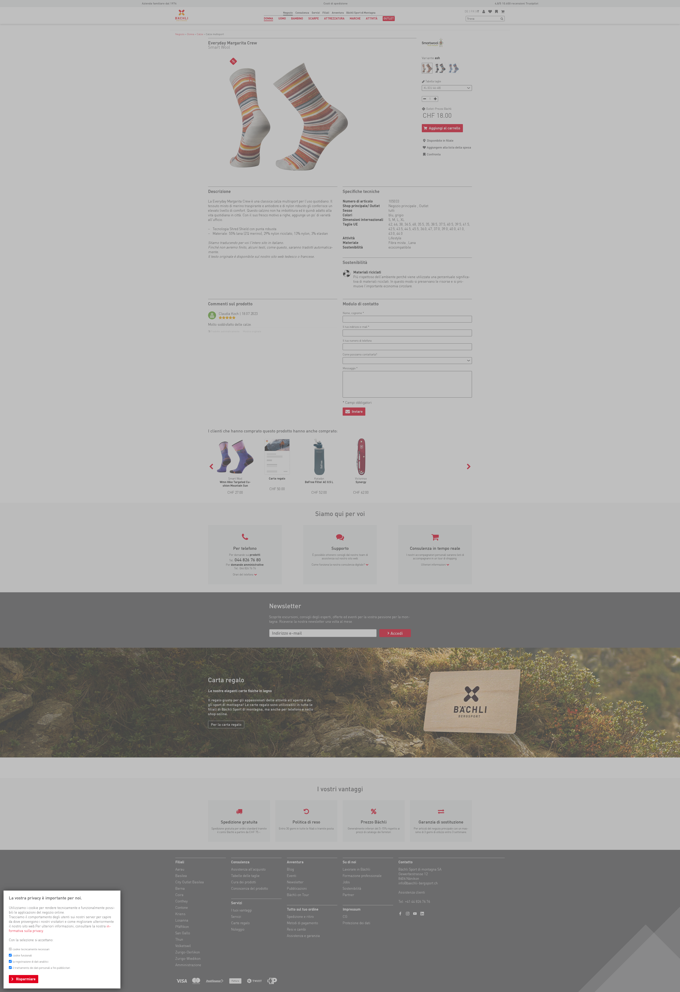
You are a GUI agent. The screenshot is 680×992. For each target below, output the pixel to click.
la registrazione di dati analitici (30, 961)
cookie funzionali (22, 955)
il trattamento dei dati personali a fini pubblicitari (41, 968)
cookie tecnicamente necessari (31, 949)
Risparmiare (26, 979)
